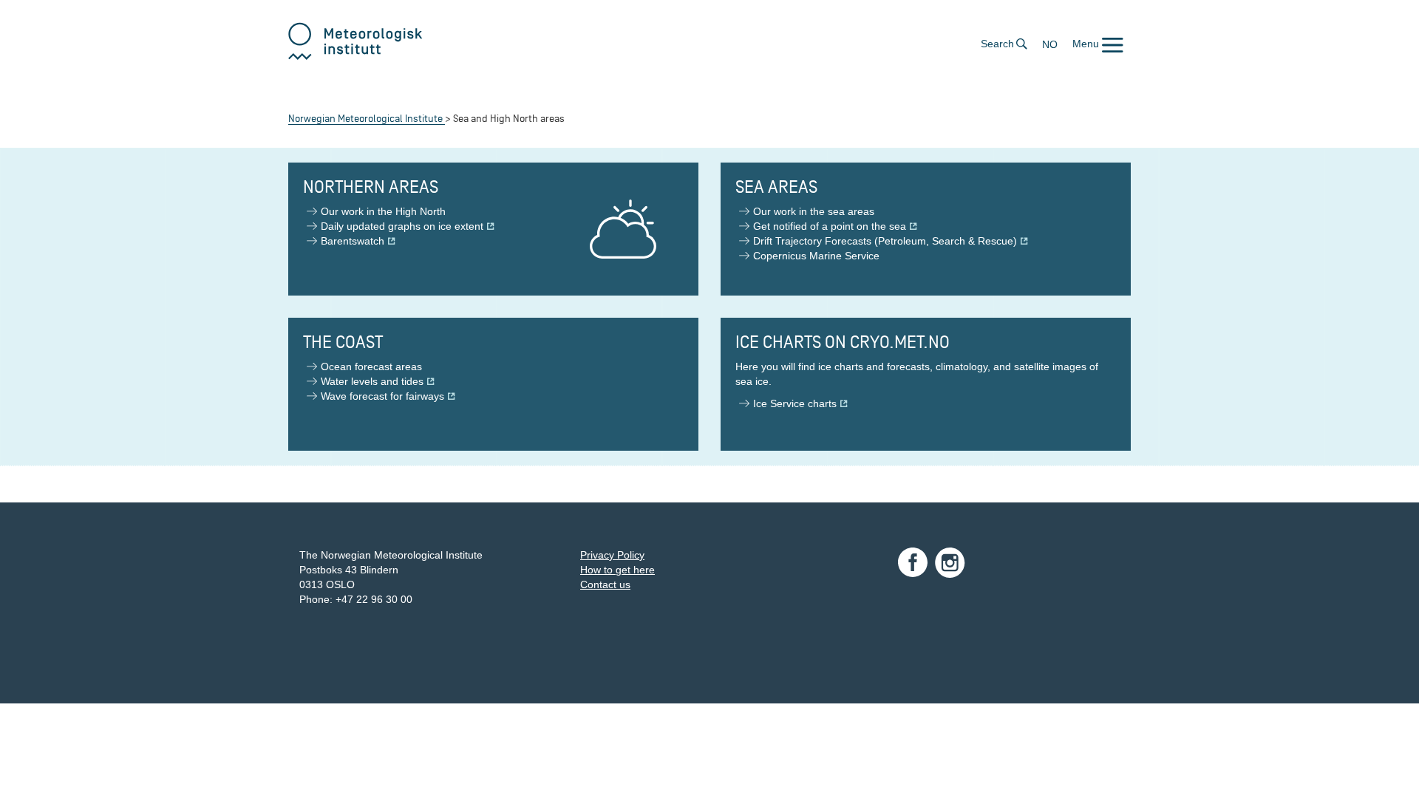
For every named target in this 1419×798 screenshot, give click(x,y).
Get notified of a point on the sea (829, 226)
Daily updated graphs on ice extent (402, 226)
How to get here (617, 570)
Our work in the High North (383, 211)
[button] (1097, 44)
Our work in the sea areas (813, 211)
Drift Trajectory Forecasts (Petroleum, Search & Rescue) (885, 241)
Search (997, 44)
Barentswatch (352, 241)
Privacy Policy (612, 555)
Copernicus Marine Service (816, 256)
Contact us (605, 584)
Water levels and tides (372, 381)
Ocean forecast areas (371, 366)
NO (1050, 44)
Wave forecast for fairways (382, 396)
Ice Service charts (795, 403)
